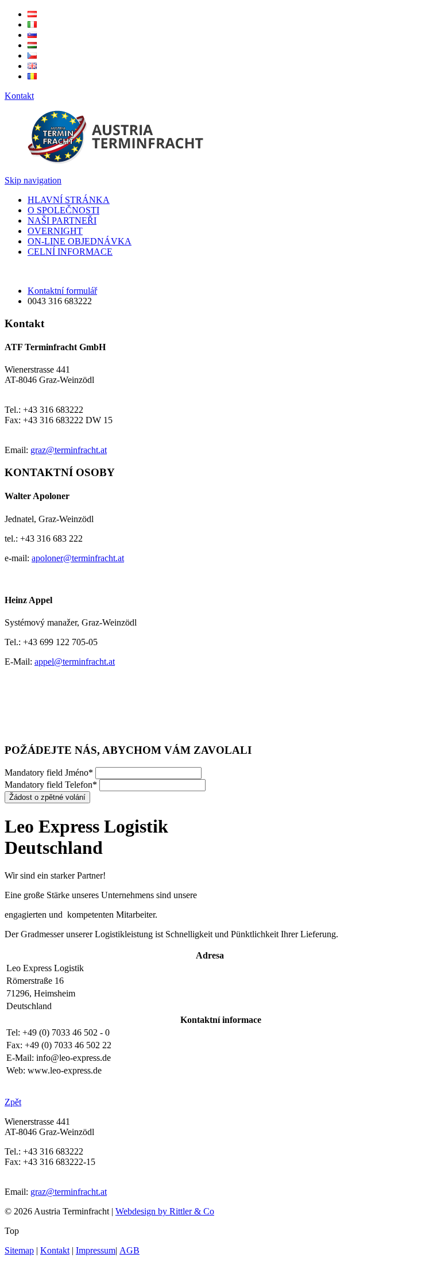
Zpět (13, 1102)
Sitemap (19, 1250)
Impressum (95, 1250)
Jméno (49, 772)
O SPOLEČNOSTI (63, 210)
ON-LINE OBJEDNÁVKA (79, 241)
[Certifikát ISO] (35, 728)
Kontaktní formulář (62, 291)
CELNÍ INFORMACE (70, 251)
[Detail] (32, 14)
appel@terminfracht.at (74, 661)
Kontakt (19, 96)
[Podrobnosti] (32, 35)
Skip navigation (33, 180)
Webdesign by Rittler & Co (164, 1211)
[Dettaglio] (32, 24)
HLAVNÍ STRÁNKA (69, 200)
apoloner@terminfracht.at (78, 558)
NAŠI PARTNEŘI (62, 220)
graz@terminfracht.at (68, 450)
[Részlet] (32, 45)
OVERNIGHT (55, 231)
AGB (129, 1250)
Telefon (51, 784)
